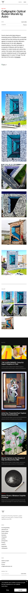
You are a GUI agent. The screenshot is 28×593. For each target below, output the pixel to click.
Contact (3, 562)
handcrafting (4, 533)
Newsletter (4, 571)
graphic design (5, 531)
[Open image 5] (7, 323)
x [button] (26, 581)
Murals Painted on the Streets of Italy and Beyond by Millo (13, 459)
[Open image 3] (7, 310)
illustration (4, 360)
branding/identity (5, 527)
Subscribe (23, 573)
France (25, 24)
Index (25, 2)
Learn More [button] (4, 586)
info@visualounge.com (6, 566)
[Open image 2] (20, 297)
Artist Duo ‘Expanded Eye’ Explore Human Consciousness (13, 414)
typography (4, 546)
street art (3, 544)
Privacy (3, 564)
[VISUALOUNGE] (2, 2)
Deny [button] (7, 590)
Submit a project (5, 560)
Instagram (17, 57)
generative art (4, 529)
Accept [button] (20, 590)
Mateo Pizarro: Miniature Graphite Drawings (13, 496)
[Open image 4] (20, 310)
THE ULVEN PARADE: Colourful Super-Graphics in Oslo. (12, 363)
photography (4, 540)
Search (20, 2)
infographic (4, 537)
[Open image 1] (7, 297)
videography (4, 548)
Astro (13, 35)
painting (3, 8)
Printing (3, 542)
